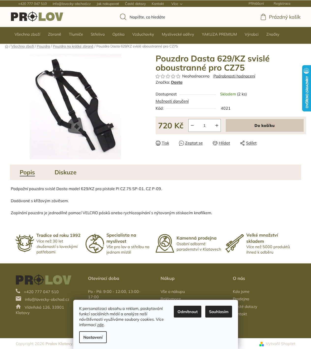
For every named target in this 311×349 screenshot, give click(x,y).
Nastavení (93, 337)
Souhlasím (218, 311)
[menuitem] (27, 34)
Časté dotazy (135, 3)
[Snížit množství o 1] (192, 125)
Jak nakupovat (108, 3)
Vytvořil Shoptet (281, 343)
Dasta (176, 82)
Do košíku (264, 125)
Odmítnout (188, 311)
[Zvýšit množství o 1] (217, 125)
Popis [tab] (27, 172)
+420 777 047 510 (32, 3)
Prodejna (241, 298)
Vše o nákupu (173, 291)
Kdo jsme (241, 291)
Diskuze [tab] (65, 172)
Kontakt (158, 3)
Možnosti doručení (172, 101)
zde (100, 324)
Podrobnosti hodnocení (234, 76)
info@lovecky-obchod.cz (72, 3)
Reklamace (171, 298)
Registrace (282, 3)
